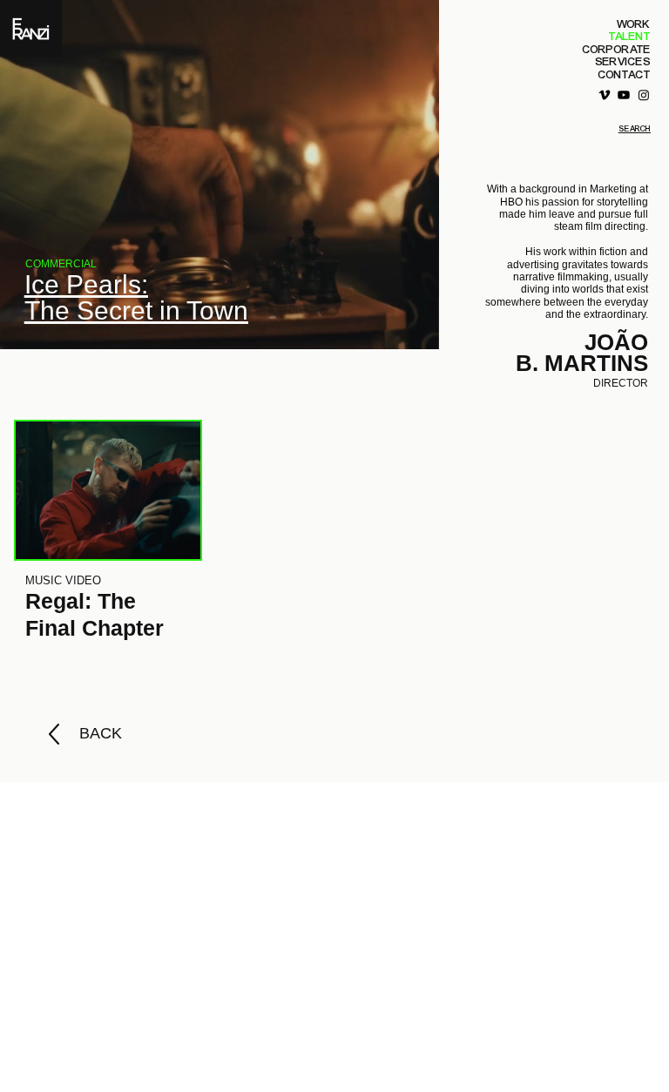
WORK (634, 24)
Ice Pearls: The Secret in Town (136, 297)
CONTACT (624, 75)
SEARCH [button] (634, 128)
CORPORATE (617, 50)
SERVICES (623, 62)
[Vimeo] (605, 95)
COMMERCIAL (61, 264)
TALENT (630, 37)
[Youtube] (624, 95)
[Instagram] (644, 95)
